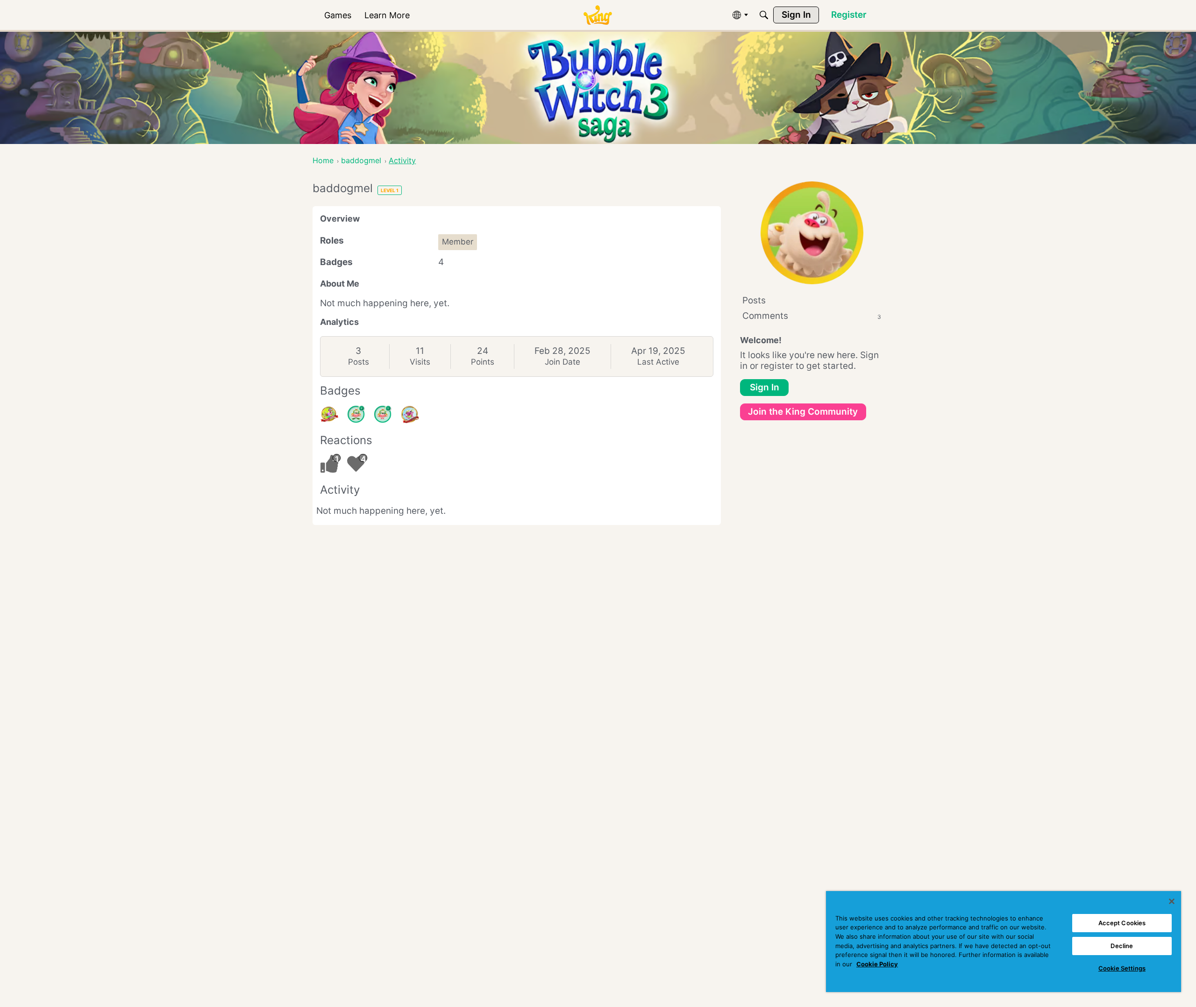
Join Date (562, 362)
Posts (358, 362)
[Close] (1172, 901)
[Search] (763, 15)
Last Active (658, 362)
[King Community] (597, 15)
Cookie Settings (1122, 968)
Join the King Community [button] (803, 411)
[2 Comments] (356, 414)
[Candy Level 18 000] (329, 414)
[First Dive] (383, 414)
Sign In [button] (764, 387)
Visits (420, 362)
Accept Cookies (1122, 923)
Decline (1122, 945)
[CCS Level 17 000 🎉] (410, 414)
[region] (1003, 941)
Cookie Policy (877, 964)
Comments (811, 315)
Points (482, 362)
